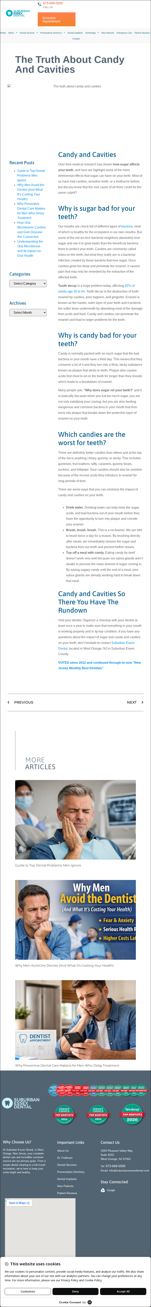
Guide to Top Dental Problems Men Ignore (31, 175)
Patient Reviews (142, 33)
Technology (90, 33)
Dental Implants (75, 33)
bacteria (127, 226)
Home (3, 33)
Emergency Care (124, 33)
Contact (76, 39)
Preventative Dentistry (51, 33)
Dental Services (27, 33)
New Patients (107, 33)
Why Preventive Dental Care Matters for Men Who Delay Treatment (67, 1065)
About (11, 33)
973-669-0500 (53, 3)
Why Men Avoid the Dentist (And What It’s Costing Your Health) (64, 965)
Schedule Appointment (51, 19)
